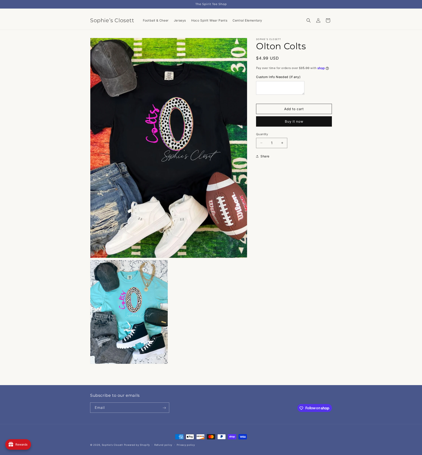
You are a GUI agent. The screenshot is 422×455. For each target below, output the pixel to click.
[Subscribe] (164, 408)
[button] (308, 20)
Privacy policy (186, 444)
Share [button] (264, 156)
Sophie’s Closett (112, 444)
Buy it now (294, 121)
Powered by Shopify (137, 444)
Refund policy (163, 444)
